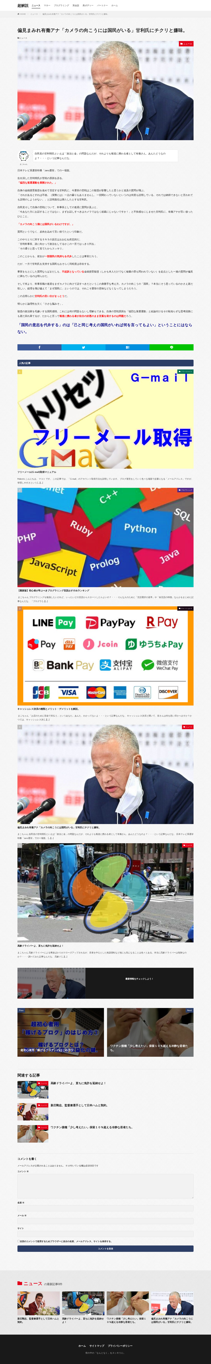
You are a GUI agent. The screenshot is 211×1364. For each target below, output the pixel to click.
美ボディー (88, 5)
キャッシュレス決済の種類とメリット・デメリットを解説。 (48, 708)
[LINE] (172, 347)
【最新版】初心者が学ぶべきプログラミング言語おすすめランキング (53, 590)
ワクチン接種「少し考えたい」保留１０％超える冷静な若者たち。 (92, 1127)
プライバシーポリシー (120, 1345)
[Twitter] (83, 347)
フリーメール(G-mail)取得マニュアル (36, 471)
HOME (23, 14)
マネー (47, 5)
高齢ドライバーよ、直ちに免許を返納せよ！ (40, 945)
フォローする (139, 983)
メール (22, 1215)
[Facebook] (39, 347)
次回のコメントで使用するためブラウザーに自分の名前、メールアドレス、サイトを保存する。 (66, 1241)
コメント (23, 1171)
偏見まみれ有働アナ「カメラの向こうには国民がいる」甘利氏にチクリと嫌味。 (75, 14)
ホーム (114, 5)
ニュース (36, 5)
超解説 (23, 5)
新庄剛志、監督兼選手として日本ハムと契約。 (80, 1105)
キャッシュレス (186, 608)
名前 (20, 1203)
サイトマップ (96, 1345)
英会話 (76, 5)
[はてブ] (128, 347)
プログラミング (61, 5)
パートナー (102, 5)
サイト (20, 1228)
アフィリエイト (186, 371)
